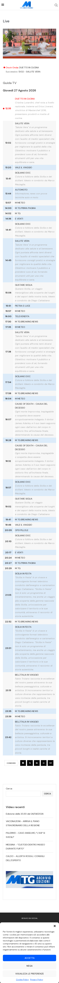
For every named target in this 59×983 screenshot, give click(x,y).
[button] (54, 926)
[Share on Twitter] (30, 763)
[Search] (56, 5)
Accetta (30, 958)
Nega (29, 965)
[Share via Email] (50, 763)
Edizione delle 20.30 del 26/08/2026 (25, 813)
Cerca (9, 788)
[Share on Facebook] (23, 763)
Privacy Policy (36, 979)
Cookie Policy (22, 979)
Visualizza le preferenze (29, 973)
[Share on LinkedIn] (37, 763)
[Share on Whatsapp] (44, 763)
